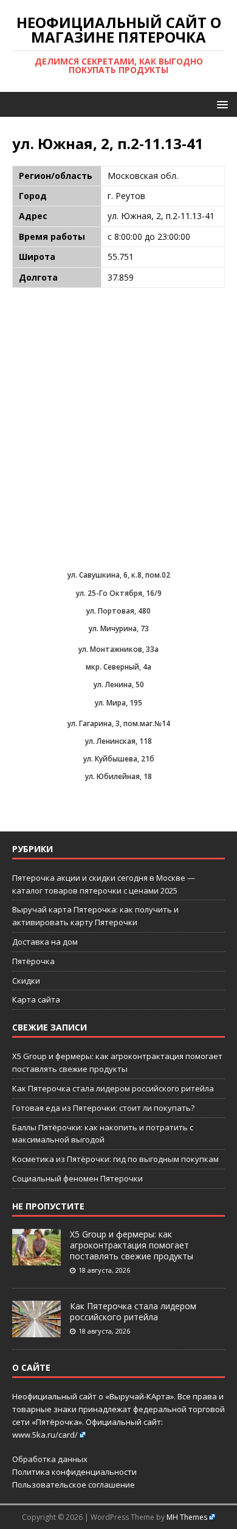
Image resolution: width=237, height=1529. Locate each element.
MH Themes (187, 1517)
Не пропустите (48, 1206)
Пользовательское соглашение (73, 1484)
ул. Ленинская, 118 (118, 741)
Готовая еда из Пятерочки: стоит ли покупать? (103, 1107)
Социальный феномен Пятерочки (77, 1178)
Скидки (26, 980)
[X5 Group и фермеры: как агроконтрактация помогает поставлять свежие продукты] (36, 1258)
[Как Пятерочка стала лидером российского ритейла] (36, 1330)
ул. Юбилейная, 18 (118, 776)
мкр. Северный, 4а (118, 667)
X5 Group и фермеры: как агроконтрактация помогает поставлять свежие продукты (131, 1245)
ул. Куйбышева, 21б (118, 759)
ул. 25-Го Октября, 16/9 (119, 593)
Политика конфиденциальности (74, 1471)
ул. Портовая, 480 (118, 611)
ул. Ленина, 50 (119, 684)
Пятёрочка (33, 961)
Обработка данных (50, 1459)
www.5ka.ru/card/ (45, 1434)
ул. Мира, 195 (118, 703)
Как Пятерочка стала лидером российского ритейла (113, 1088)
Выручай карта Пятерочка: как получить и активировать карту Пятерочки (95, 916)
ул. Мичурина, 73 (119, 628)
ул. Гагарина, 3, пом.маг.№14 (118, 723)
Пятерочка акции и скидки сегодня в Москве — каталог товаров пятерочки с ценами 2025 (103, 884)
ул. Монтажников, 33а (118, 649)
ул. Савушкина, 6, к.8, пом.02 (118, 575)
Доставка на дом (45, 941)
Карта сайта (36, 999)
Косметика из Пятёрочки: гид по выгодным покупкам (115, 1158)
